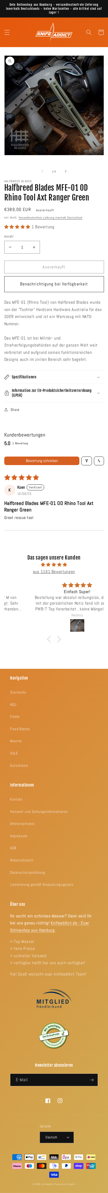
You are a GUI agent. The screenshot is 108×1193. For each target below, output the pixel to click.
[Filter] (86, 461)
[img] (54, 565)
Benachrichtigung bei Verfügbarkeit (54, 284)
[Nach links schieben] (42, 171)
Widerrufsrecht (21, 860)
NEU (13, 704)
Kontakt (16, 799)
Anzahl (9, 236)
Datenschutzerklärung (27, 872)
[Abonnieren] (92, 1080)
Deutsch (51, 1137)
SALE (14, 753)
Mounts (16, 740)
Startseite (18, 692)
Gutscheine (19, 765)
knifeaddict (48, 1184)
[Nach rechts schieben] (65, 171)
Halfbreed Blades (18, 181)
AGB (13, 847)
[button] (7, 32)
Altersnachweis (22, 823)
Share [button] (15, 409)
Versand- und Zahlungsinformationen (39, 811)
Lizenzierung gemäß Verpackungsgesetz (42, 884)
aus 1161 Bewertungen (54, 571)
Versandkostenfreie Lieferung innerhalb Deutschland (51, 217)
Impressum (19, 835)
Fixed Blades (20, 728)
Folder (15, 716)
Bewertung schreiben (42, 460)
